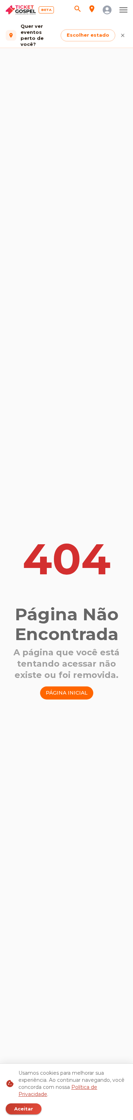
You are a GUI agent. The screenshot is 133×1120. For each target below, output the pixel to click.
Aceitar (23, 1109)
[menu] (123, 10)
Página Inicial (67, 693)
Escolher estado (88, 35)
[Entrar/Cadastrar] (107, 10)
